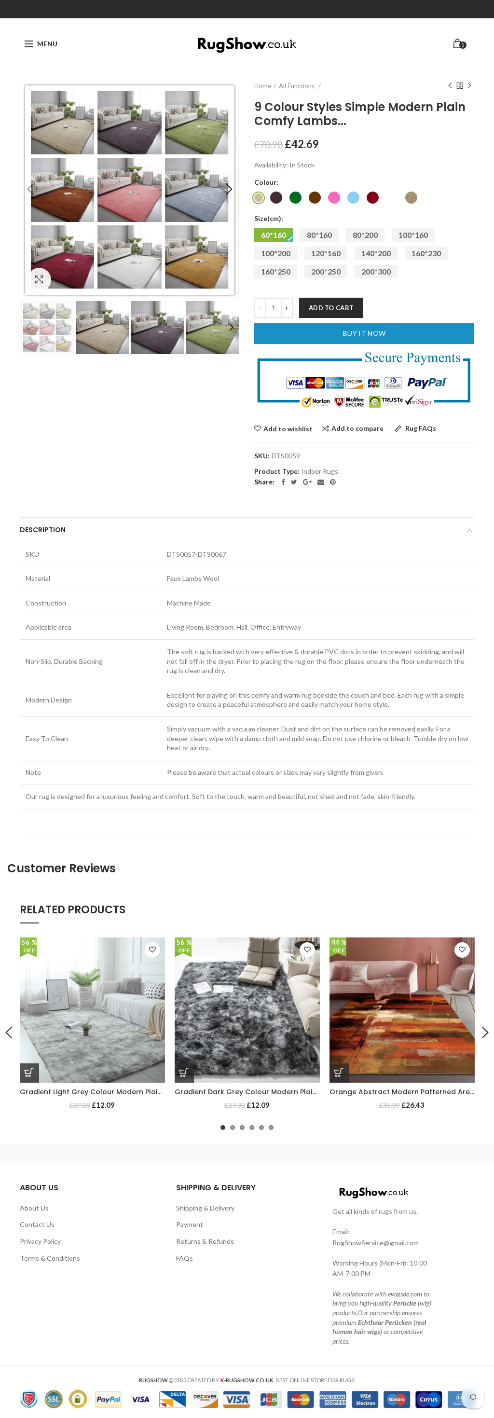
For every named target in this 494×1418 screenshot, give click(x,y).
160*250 (275, 271)
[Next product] (469, 86)
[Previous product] (450, 86)
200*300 (376, 271)
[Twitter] (294, 482)
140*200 (376, 253)
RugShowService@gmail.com (375, 1243)
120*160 (326, 253)
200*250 (326, 271)
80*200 (365, 234)
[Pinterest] (333, 482)
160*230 (426, 253)
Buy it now (364, 333)
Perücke (404, 1303)
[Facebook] (283, 482)
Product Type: (277, 471)
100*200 (275, 253)
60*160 (273, 234)
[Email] (321, 482)
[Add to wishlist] (152, 950)
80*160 (319, 234)
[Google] (307, 482)
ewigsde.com (405, 1294)
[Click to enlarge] (39, 280)
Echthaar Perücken (385, 1322)
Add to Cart (331, 308)
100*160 (413, 234)
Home (262, 86)
